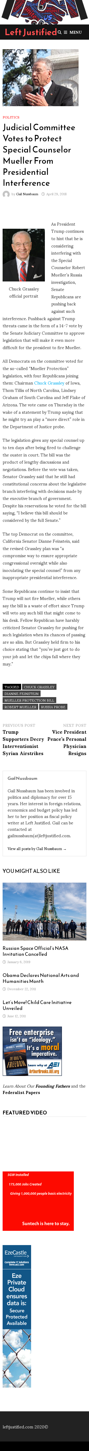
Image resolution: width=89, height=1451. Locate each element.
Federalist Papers (21, 1092)
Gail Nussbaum (27, 194)
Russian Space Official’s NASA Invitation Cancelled (35, 951)
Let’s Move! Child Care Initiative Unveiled (37, 1005)
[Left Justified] (44, 11)
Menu (76, 32)
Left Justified (31, 32)
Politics (11, 117)
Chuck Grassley (49, 382)
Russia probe (53, 707)
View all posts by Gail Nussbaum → (37, 848)
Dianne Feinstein (22, 693)
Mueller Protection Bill (29, 700)
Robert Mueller (20, 707)
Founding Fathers (52, 1085)
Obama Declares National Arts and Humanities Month (41, 978)
